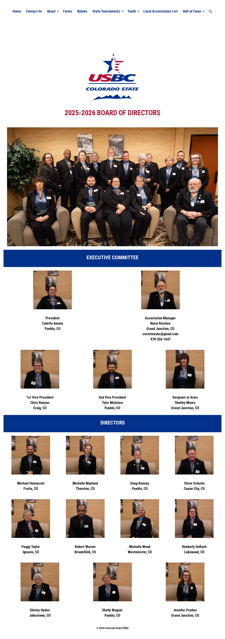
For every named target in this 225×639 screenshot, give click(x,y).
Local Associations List (160, 11)
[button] (210, 11)
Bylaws (82, 11)
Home (17, 11)
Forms (67, 11)
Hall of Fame (192, 11)
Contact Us (34, 11)
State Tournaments (106, 11)
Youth (132, 11)
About (51, 11)
